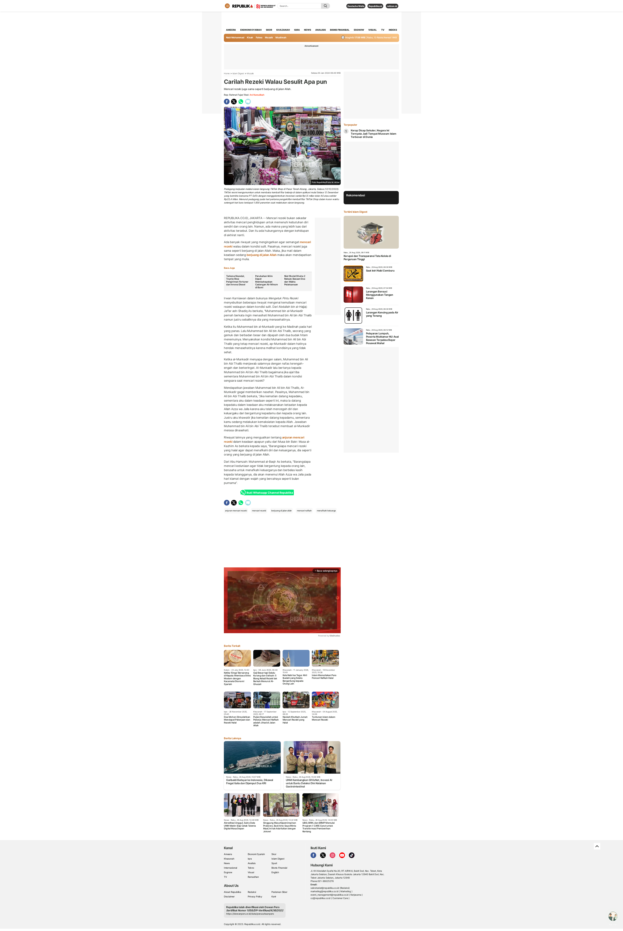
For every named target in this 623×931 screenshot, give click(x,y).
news (307, 29)
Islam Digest (238, 73)
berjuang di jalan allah (281, 510)
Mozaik (269, 37)
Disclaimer (229, 896)
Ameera (228, 854)
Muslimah (280, 37)
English (275, 872)
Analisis (252, 863)
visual (372, 29)
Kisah (250, 37)
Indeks (393, 29)
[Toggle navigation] (227, 5)
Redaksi (252, 892)
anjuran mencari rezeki (236, 510)
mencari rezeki (259, 510)
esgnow (359, 29)
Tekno (251, 867)
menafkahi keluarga (326, 510)
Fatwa (259, 37)
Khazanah (229, 858)
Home (227, 73)
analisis (320, 29)
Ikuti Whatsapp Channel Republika (269, 492)
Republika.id (375, 6)
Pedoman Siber (279, 892)
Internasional (230, 867)
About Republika (232, 892)
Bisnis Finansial (339, 29)
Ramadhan (253, 876)
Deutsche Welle (356, 6)
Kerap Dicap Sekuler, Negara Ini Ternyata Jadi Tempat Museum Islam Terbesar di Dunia (373, 134)
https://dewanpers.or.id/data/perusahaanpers (250, 913)
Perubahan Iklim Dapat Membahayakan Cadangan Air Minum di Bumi (266, 282)
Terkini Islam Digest (355, 211)
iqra (297, 29)
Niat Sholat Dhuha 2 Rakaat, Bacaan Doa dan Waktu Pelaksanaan (294, 280)
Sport (274, 863)
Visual (251, 872)
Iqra (250, 858)
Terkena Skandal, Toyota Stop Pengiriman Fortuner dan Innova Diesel (237, 280)
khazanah (283, 29)
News (227, 863)
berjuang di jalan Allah (261, 255)
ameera (231, 29)
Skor (273, 854)
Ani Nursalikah (257, 94)
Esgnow (228, 872)
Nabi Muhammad (235, 37)
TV (383, 29)
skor (269, 29)
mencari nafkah (304, 510)
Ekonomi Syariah (251, 29)
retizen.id (392, 6)
